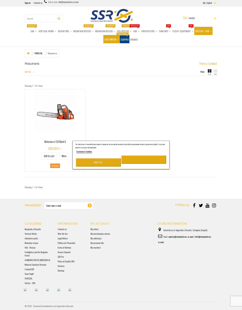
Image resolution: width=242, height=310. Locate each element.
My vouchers (96, 247)
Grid (209, 74)
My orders (94, 229)
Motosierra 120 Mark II (55, 141)
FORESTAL (28, 278)
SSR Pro (61, 256)
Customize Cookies (84, 151)
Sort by (28, 71)
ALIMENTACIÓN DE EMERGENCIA (37, 260)
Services (61, 266)
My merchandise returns (100, 233)
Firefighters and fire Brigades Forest (36, 253)
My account (100, 223)
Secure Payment (64, 252)
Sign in (27, 2)
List (215, 74)
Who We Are (63, 233)
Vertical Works (31, 233)
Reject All (98, 162)
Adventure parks (31, 238)
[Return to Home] (28, 53)
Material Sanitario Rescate (35, 264)
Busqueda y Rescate (33, 229)
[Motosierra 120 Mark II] (55, 111)
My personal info (97, 243)
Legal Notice (63, 238)
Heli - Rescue (30, 247)
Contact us (38, 2)
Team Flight (29, 273)
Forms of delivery (64, 247)
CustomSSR (29, 269)
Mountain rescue (31, 243)
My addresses (96, 238)
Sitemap (61, 270)
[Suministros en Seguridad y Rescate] (121, 16)
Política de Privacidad (66, 243)
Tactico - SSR (30, 283)
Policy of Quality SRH (66, 261)
